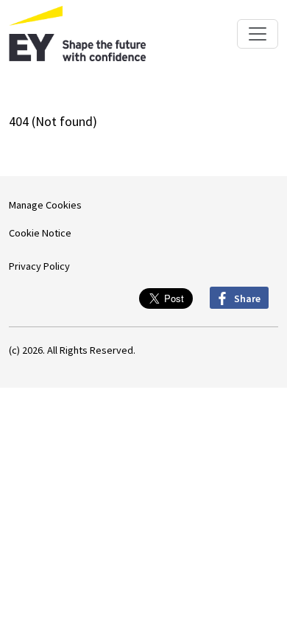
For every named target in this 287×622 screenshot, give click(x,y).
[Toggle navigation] (257, 34)
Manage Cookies (45, 205)
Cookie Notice (40, 233)
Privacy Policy (39, 266)
